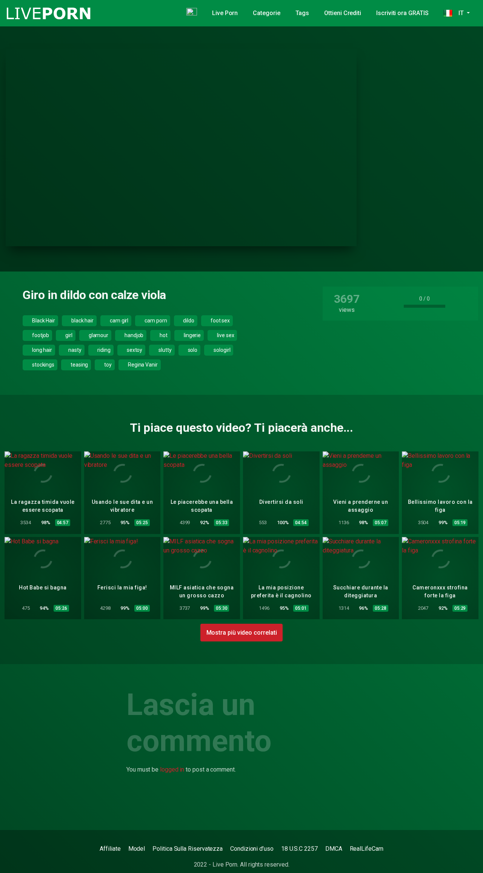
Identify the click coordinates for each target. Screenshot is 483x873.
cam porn (155, 321)
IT (458, 13)
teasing (78, 365)
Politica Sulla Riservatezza (187, 848)
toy (107, 365)
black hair (82, 321)
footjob (40, 335)
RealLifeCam (366, 848)
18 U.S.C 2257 (299, 848)
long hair (41, 350)
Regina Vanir (142, 365)
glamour (98, 335)
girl (68, 335)
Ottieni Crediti (342, 13)
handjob (133, 335)
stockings (42, 365)
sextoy (134, 350)
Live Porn (225, 13)
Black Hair (43, 321)
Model (136, 848)
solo (192, 350)
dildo (188, 321)
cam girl (118, 321)
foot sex (219, 321)
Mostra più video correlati (241, 632)
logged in (172, 769)
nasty (74, 350)
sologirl (221, 350)
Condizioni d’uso (252, 848)
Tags (302, 13)
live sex (225, 335)
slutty (164, 350)
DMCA (333, 848)
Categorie (266, 13)
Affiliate (110, 848)
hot (163, 335)
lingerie (192, 335)
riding (104, 350)
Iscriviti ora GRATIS (402, 13)
